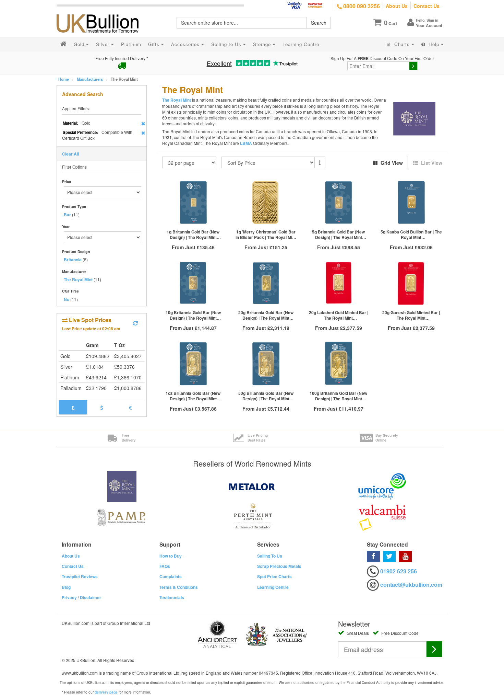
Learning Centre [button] (301, 44)
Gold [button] (80, 44)
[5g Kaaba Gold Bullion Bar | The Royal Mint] (411, 202)
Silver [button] (103, 44)
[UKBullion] (102, 12)
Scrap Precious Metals (279, 566)
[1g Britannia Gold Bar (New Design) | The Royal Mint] (193, 202)
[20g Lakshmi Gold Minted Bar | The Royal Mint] (338, 283)
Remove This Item (143, 123)
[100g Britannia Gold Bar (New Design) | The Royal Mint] (338, 364)
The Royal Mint (78, 279)
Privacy (69, 597)
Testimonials (171, 597)
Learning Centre (273, 587)
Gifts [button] (154, 44)
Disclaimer (90, 597)
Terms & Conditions (178, 587)
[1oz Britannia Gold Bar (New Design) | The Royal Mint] (193, 364)
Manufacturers (90, 79)
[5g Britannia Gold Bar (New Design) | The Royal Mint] (338, 202)
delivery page (106, 692)
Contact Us (426, 5)
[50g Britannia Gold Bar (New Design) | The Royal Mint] (266, 364)
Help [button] (434, 44)
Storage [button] (263, 44)
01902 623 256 (398, 571)
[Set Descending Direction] (319, 162)
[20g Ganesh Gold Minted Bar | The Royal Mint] (411, 283)
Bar (67, 214)
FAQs (164, 566)
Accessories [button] (186, 44)
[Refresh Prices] (135, 323)
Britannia (73, 259)
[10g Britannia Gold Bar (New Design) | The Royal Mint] (193, 283)
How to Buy (170, 556)
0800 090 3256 (361, 6)
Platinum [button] (131, 44)
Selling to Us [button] (227, 44)
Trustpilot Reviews (80, 576)
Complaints (170, 576)
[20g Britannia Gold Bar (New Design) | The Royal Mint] (266, 283)
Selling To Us (269, 556)
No (66, 299)
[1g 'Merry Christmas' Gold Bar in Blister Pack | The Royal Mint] (266, 202)
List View (431, 162)
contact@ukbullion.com (411, 584)
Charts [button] (402, 44)
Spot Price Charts (274, 576)
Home (63, 79)
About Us (397, 5)
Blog (66, 587)
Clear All (70, 154)
